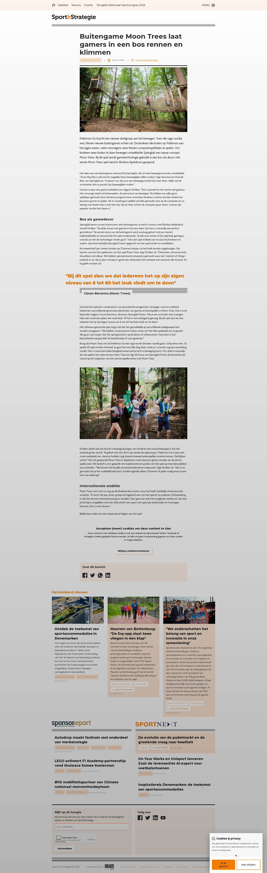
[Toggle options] (236, 855)
